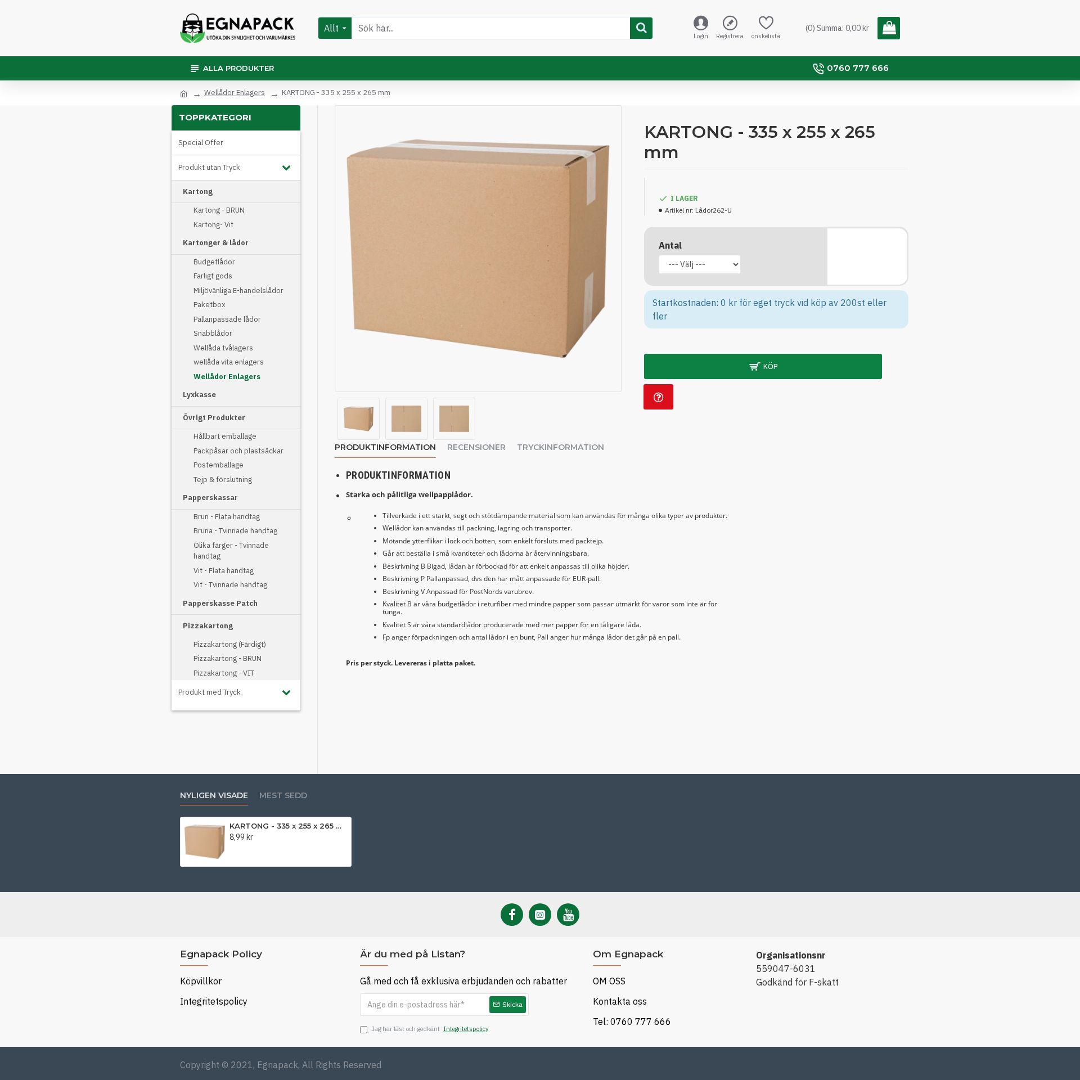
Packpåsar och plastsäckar (239, 451)
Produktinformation (385, 447)
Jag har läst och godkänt (429, 1029)
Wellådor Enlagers (234, 92)
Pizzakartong (208, 626)
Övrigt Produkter (214, 417)
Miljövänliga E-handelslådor (239, 290)
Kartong (198, 191)
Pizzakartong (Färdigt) (230, 644)
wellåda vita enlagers (229, 362)
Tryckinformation (560, 447)
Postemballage (219, 465)
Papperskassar (210, 497)
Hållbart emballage (225, 436)
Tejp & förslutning (223, 479)
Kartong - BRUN (219, 210)
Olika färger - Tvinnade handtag (231, 551)
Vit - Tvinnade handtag (230, 585)
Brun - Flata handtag (227, 516)
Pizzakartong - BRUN (228, 658)
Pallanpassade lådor (227, 319)
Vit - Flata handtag (224, 570)
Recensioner (476, 447)
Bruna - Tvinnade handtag (235, 531)
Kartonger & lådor (216, 243)
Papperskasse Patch (220, 603)
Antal (670, 245)
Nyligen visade (214, 795)
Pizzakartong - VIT (224, 673)
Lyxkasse (199, 394)
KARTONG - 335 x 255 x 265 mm (288, 825)
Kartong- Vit (213, 225)
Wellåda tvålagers (223, 348)
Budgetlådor (214, 262)
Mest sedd (283, 795)
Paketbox (210, 304)
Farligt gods (213, 276)
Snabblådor (213, 333)
